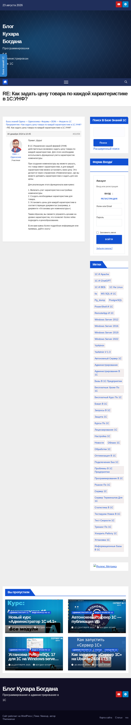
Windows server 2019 (106, 332)
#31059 (76, 134)
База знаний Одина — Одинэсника (23, 121)
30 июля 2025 (82, 665)
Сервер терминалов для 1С (108, 499)
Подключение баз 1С (106, 462)
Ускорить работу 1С (106, 533)
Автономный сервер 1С (108, 358)
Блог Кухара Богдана (12, 34)
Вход (108, 194)
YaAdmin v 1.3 (103, 352)
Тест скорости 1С (104, 520)
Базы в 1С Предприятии (108, 381)
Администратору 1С (19, 612)
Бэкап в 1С (101, 403)
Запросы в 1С (102, 410)
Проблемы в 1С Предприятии (103, 470)
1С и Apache (102, 274)
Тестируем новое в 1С (107, 514)
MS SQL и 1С (108, 293)
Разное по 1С (102, 484)
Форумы (45, 121)
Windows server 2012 (106, 319)
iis (96, 293)
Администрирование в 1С (107, 373)
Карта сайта (106, 717)
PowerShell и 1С (104, 306)
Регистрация (109, 199)
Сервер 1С (101, 491)
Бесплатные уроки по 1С (107, 389)
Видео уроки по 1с (104, 612)
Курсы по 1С (102, 423)
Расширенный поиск (106, 148)
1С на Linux (116, 287)
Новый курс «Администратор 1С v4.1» (32, 619)
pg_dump (100, 300)
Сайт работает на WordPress (18, 716)
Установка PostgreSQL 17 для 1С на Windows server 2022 (32, 658)
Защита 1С (101, 416)
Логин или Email (104, 206)
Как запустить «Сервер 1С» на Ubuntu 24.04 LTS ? (96, 656)
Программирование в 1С (109, 478)
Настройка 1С (102, 436)
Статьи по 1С (111, 650)
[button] (126, 81)
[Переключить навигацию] (66, 82)
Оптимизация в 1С (105, 455)
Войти (109, 239)
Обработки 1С (103, 449)
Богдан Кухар (45, 627)
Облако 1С (114, 442)
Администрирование (106, 365)
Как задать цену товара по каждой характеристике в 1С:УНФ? (51, 124)
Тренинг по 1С (103, 527)
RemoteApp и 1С (104, 313)
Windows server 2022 (106, 339)
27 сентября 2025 (22, 627)
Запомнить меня (108, 232)
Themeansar (9, 719)
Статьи (98, 650)
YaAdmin (99, 345)
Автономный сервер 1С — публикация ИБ (96, 619)
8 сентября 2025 (21, 665)
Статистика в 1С (104, 507)
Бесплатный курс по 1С (108, 397)
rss (126, 717)
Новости (99, 442)
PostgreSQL (115, 300)
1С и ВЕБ (100, 287)
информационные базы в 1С (108, 548)
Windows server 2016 (106, 326)
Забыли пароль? (104, 248)
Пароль (100, 217)
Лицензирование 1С (106, 429)
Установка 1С (102, 539)
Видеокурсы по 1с (41, 612)
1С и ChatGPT (103, 280)
